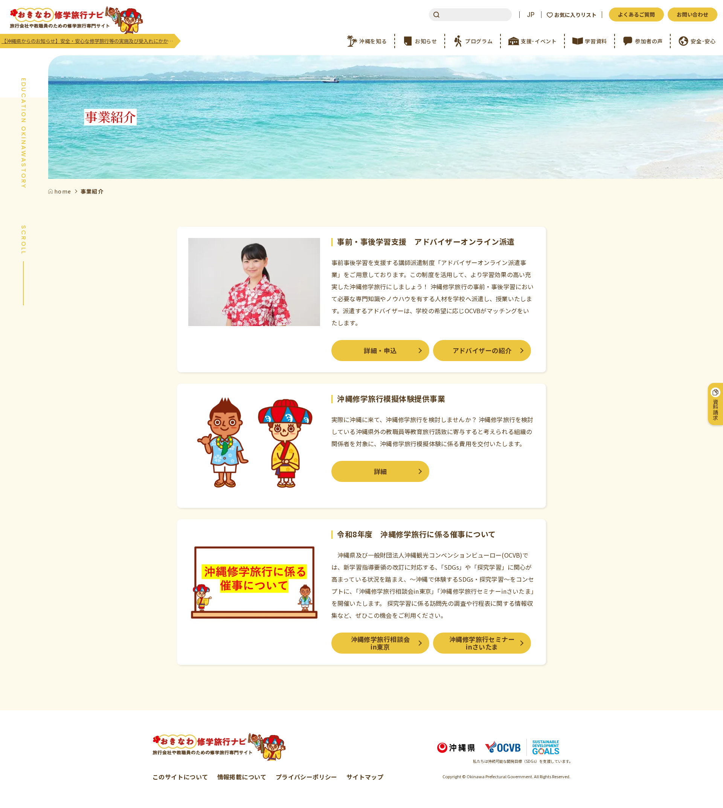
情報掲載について (242, 776)
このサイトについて (180, 776)
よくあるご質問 (636, 14)
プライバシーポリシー (306, 776)
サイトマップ (364, 776)
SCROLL (23, 240)
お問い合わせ (692, 14)
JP (530, 14)
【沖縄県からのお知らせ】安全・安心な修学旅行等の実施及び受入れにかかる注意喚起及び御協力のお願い (88, 40)
